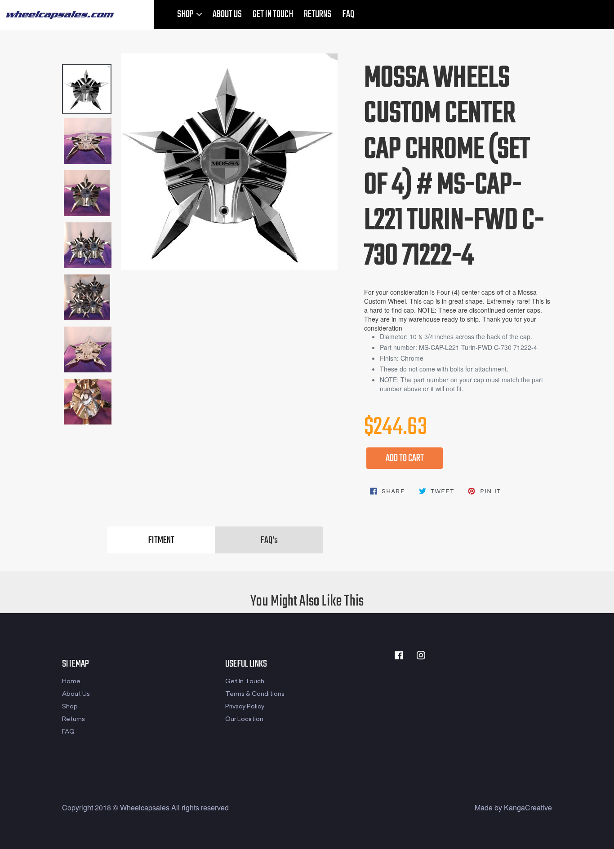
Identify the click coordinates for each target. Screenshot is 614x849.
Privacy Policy (244, 706)
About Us (76, 694)
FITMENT (161, 540)
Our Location (244, 719)
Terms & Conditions (255, 694)
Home (71, 681)
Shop (70, 706)
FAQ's (269, 540)
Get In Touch (244, 681)
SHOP (186, 14)
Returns (73, 719)
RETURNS (317, 14)
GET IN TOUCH (273, 14)
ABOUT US (227, 14)
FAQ (348, 14)
